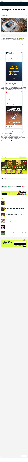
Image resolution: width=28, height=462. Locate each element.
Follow (13, 53)
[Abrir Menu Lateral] (26, 1)
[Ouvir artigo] (2, 35)
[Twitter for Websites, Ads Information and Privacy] (21, 82)
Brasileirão (4, 7)
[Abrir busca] (23, 1)
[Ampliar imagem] (14, 25)
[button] (14, 167)
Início (1, 7)
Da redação (3, 14)
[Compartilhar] (26, 15)
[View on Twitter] (21, 53)
